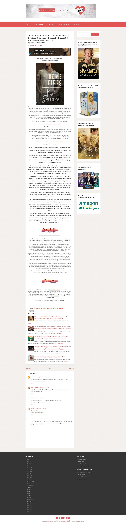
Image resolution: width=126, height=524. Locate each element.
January (28, 501)
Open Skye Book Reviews (83, 463)
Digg (62, 308)
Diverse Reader (80, 461)
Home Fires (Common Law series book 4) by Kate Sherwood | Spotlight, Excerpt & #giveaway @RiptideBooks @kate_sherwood (48, 39)
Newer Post (28, 368)
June (28, 491)
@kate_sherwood (51, 275)
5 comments (39, 45)
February (29, 499)
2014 (28, 507)
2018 (28, 475)
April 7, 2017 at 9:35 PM (41, 408)
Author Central (38, 24)
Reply (32, 383)
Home (28, 24)
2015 (28, 505)
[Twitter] (59, 518)
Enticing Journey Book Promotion (84, 472)
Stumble (56, 308)
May (28, 493)
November (29, 481)
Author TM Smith (64, 24)
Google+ (50, 308)
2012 (28, 511)
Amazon (59, 124)
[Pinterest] (66, 518)
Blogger (69, 520)
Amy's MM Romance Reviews (84, 466)
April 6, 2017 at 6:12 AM (44, 387)
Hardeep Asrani (49, 521)
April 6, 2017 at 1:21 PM (38, 398)
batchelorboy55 (34, 387)
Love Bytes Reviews (81, 459)
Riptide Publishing (52, 124)
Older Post (71, 368)
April (28, 495)
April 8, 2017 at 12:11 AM (42, 419)
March (28, 497)
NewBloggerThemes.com (65, 521)
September (29, 485)
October (29, 483)
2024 (28, 463)
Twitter (44, 308)
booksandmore (34, 377)
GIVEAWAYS (75, 24)
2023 (28, 465)
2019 (28, 473)
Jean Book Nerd (81, 474)
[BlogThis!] (30, 311)
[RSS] (69, 518)
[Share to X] (32, 311)
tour (55, 295)
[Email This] (29, 311)
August (28, 487)
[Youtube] (64, 518)
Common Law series (60, 141)
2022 (28, 467)
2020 (28, 471)
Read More (59, 333)
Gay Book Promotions (82, 476)
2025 (28, 461)
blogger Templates (80, 521)
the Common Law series (54, 289)
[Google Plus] (57, 518)
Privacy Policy (51, 24)
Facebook (37, 308)
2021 (28, 469)
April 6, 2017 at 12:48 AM (43, 377)
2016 (28, 503)
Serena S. (33, 408)
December (29, 479)
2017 (28, 477)
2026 (28, 459)
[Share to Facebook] (33, 311)
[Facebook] (62, 518)
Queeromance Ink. (81, 479)
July (27, 489)
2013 (28, 509)
